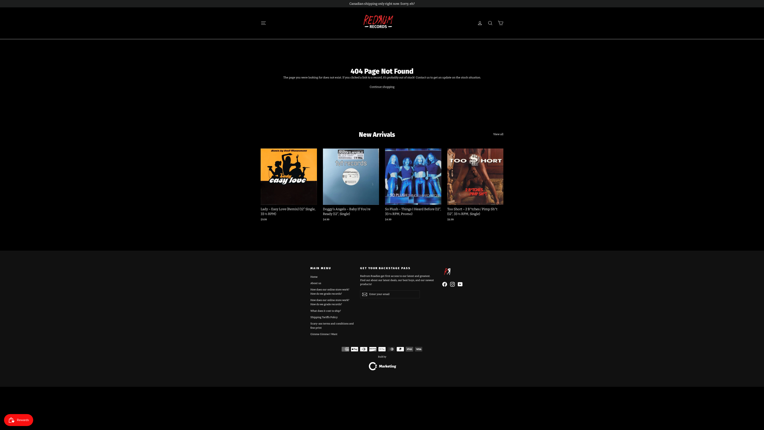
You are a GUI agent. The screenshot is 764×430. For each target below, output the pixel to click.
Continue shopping (382, 87)
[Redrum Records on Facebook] (444, 284)
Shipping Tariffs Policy (324, 317)
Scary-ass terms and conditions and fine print (332, 325)
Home (314, 276)
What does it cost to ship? (325, 310)
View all (498, 134)
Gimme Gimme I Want (323, 334)
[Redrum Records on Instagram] (452, 284)
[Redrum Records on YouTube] (460, 284)
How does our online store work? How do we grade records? (329, 291)
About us (315, 283)
